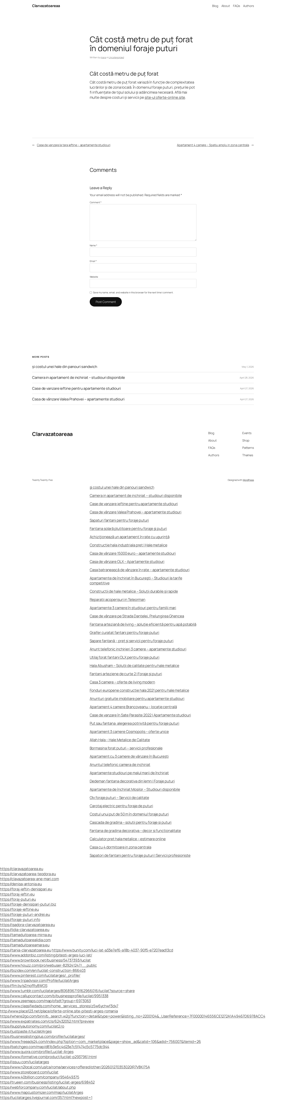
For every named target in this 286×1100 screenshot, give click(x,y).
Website (94, 276)
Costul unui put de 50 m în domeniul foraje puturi (129, 814)
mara (103, 57)
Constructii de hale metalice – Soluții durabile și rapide (134, 591)
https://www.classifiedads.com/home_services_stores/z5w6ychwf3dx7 (59, 1005)
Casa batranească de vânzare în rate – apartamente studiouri (140, 569)
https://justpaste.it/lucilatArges (26, 1031)
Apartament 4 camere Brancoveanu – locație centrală (133, 706)
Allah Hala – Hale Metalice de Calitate (120, 739)
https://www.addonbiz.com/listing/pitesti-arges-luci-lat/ (46, 955)
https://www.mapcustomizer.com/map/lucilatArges (41, 1092)
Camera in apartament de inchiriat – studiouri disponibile (78, 378)
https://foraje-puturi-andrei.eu (25, 914)
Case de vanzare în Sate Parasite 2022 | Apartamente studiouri (140, 715)
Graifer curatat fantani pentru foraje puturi (124, 632)
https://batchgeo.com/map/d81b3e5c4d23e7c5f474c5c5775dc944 (54, 1046)
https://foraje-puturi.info (20, 919)
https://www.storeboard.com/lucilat (29, 1072)
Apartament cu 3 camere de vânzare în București (129, 756)
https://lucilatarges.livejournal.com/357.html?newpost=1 (46, 1097)
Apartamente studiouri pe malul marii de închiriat (129, 772)
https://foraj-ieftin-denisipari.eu (26, 889)
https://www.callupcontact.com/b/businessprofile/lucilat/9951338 (54, 995)
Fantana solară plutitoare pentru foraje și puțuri (128, 528)
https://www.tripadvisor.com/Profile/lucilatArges (39, 980)
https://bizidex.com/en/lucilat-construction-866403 (43, 970)
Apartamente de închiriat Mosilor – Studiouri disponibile (135, 789)
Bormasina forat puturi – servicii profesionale (126, 748)
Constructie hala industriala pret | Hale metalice (128, 545)
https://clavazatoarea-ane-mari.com (29, 878)
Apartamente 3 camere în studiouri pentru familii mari (133, 607)
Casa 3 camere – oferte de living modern (122, 682)
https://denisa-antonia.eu (21, 883)
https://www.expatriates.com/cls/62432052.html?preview (47, 1021)
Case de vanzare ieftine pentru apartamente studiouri (76, 388)
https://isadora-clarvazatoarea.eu (27, 924)
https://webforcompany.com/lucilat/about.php (38, 1087)
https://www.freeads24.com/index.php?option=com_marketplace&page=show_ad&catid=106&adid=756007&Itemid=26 (100, 1041)
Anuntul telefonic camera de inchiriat (120, 764)
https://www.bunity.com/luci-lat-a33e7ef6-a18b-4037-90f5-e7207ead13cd (112, 950)
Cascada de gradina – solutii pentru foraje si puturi (131, 822)
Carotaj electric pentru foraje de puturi (121, 805)
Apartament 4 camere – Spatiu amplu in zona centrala (213, 145)
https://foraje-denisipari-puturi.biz (28, 904)
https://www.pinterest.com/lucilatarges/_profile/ (40, 975)
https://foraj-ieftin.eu (17, 894)
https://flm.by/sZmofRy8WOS (23, 985)
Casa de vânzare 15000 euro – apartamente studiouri (133, 553)
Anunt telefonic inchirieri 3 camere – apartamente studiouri (138, 649)
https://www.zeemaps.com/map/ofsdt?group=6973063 (45, 1000)
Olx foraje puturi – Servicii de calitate (119, 797)
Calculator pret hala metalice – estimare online (128, 838)
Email (93, 261)
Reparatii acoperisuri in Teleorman (117, 599)
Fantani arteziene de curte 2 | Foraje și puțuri (126, 673)
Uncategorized (116, 57)
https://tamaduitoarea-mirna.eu (26, 934)
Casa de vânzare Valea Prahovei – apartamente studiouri (78, 399)
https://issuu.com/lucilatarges (24, 1061)
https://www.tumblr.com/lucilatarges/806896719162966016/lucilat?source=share (67, 990)
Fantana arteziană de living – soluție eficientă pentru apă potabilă (143, 624)
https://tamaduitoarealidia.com (25, 939)
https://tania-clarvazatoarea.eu (25, 950)
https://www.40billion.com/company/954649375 (39, 1077)
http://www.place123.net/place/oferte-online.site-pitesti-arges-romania (59, 1011)
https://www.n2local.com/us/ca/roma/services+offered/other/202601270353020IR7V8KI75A (75, 1067)
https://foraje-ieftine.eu (19, 909)
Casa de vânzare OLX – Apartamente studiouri (127, 561)
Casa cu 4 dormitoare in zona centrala (120, 847)
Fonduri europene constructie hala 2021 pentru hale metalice (139, 690)
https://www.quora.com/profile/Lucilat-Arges (36, 1051)
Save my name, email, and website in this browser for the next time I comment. (133, 292)
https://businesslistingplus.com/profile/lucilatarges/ (42, 1036)
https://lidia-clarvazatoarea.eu (24, 929)
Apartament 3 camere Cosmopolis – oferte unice (129, 731)
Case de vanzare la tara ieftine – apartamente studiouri (73, 145)
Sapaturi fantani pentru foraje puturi (119, 520)
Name (93, 245)
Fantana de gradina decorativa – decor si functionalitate (135, 830)
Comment (95, 202)
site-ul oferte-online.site (165, 97)
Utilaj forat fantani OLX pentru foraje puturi (125, 657)
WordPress (248, 479)
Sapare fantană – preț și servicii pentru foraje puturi (132, 640)
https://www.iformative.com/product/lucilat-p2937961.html (48, 1056)
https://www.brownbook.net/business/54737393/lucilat (45, 960)
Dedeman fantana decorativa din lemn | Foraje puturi (132, 781)
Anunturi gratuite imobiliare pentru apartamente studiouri (137, 698)
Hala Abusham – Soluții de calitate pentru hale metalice (134, 665)
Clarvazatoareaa (46, 5)
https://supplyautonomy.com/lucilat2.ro (32, 1026)
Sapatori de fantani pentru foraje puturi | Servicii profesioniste (140, 855)
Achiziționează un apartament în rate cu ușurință (129, 536)
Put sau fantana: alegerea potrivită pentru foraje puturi (134, 723)
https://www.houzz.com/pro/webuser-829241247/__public (48, 965)
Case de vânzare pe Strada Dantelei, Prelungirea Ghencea (137, 616)
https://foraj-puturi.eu (18, 899)
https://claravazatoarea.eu (21, 868)
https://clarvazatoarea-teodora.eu (28, 873)
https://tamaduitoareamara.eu (24, 945)
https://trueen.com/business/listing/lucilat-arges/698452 (47, 1082)
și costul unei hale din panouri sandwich (64, 367)
